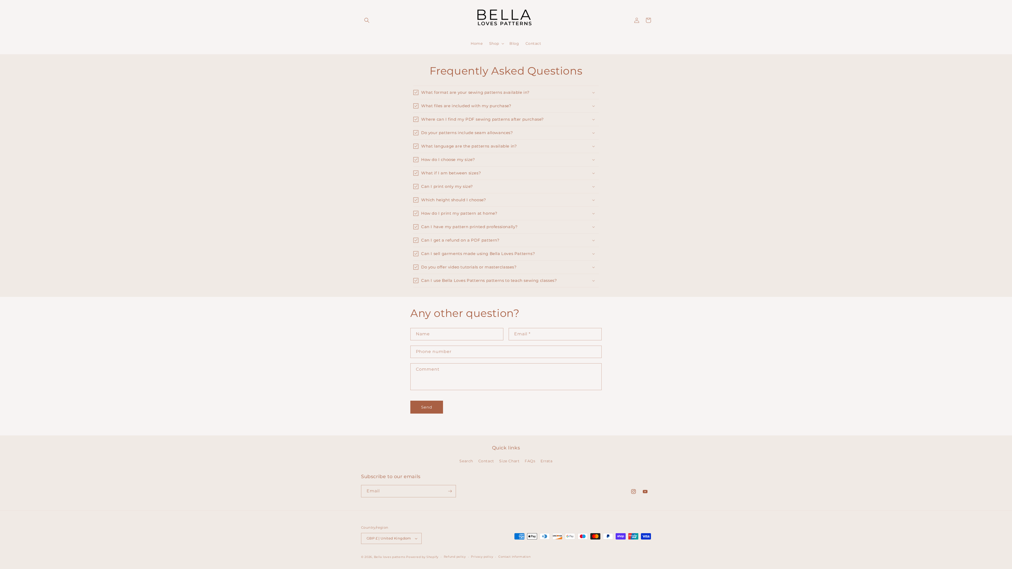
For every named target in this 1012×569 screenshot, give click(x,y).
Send (426, 407)
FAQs (530, 461)
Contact (486, 461)
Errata (547, 461)
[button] (367, 20)
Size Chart (509, 461)
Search (466, 461)
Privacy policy (482, 556)
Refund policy (455, 556)
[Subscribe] (450, 491)
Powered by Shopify (422, 557)
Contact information (514, 556)
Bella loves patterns (389, 557)
